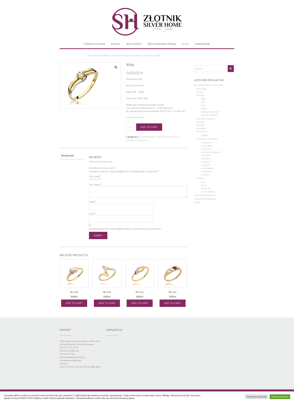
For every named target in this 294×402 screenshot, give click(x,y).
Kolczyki (200, 95)
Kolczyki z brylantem (205, 118)
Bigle (203, 99)
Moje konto (134, 44)
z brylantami (147, 55)
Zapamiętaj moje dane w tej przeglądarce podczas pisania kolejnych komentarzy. (125, 228)
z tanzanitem (207, 171)
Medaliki (200, 125)
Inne (203, 102)
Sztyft (203, 108)
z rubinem (205, 161)
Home (89, 55)
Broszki (200, 92)
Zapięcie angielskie (209, 115)
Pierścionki (201, 131)
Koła (203, 105)
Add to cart (149, 127)
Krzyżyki (200, 121)
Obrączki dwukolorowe (204, 195)
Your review (95, 184)
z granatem (206, 155)
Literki (204, 185)
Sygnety (204, 135)
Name (92, 201)
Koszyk (115, 44)
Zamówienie (202, 44)
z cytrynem (206, 149)
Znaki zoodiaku (208, 191)
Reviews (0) (67, 155)
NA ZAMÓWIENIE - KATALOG (106, 55)
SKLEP (185, 44)
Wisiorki (200, 178)
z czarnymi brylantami (211, 152)
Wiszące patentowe (210, 111)
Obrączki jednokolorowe (205, 198)
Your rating (95, 176)
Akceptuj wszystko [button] (279, 396)
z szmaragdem (207, 168)
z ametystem (207, 142)
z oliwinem (206, 158)
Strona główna (94, 44)
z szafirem (205, 165)
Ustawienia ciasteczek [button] (256, 396)
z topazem (205, 174)
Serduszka (206, 188)
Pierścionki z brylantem (131, 55)
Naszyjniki (201, 128)
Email (92, 213)
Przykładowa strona (162, 44)
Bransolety (201, 88)
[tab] (72, 155)
